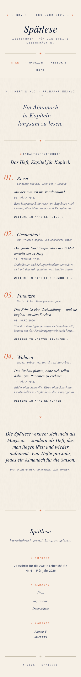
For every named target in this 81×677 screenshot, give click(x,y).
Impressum (40, 601)
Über (40, 70)
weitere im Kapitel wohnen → (39, 400)
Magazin (36, 62)
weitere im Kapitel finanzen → (41, 339)
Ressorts (59, 62)
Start (16, 62)
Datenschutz (40, 608)
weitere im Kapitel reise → (38, 216)
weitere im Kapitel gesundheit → (43, 278)
